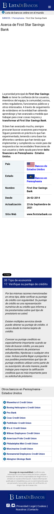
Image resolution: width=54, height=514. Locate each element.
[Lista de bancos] (20, 5)
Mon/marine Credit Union (20, 448)
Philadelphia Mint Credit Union (22, 443)
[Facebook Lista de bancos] (8, 506)
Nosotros (21, 509)
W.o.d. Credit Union (16, 428)
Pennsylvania (18, 18)
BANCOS (6, 18)
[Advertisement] (27, 63)
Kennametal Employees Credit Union (26, 454)
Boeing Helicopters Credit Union (23, 407)
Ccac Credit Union (16, 418)
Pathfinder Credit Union (19, 423)
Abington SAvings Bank (19, 459)
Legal (33, 506)
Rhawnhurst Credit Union (20, 402)
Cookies (41, 506)
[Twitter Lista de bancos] (13, 506)
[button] (49, 7)
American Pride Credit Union (22, 438)
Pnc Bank (11, 412)
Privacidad (22, 506)
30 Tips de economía (17, 280)
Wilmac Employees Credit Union (23, 433)
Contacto (33, 509)
